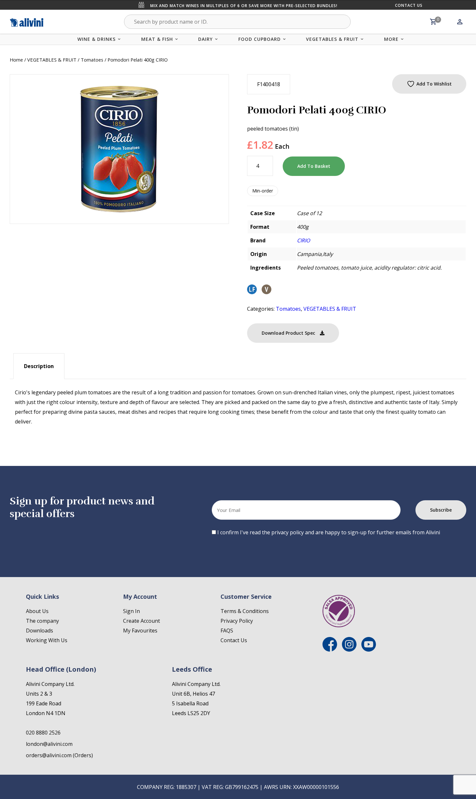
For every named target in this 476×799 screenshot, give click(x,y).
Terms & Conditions (245, 611)
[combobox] (237, 22)
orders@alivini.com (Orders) (59, 755)
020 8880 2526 (43, 732)
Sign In (131, 611)
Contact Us (409, 5)
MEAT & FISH (157, 39)
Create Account (141, 620)
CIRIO (303, 240)
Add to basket (313, 166)
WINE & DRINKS (96, 39)
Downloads (39, 630)
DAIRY (205, 39)
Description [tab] (39, 366)
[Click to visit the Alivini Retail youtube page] (368, 649)
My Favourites (140, 630)
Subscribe (441, 510)
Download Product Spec (288, 333)
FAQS (227, 630)
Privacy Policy (237, 620)
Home (16, 59)
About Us (37, 611)
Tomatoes (92, 59)
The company (42, 620)
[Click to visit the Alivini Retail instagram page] (349, 649)
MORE (391, 39)
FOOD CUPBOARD (259, 39)
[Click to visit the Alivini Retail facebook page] (330, 649)
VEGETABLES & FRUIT (332, 39)
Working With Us (46, 640)
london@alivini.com (49, 743)
